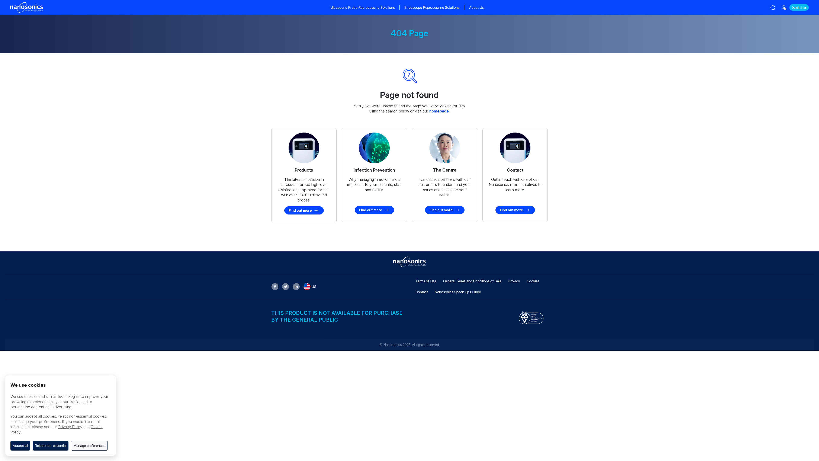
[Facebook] (275, 286)
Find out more (300, 210)
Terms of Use (425, 281)
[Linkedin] (296, 286)
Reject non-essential (50, 445)
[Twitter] (285, 286)
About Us (476, 7)
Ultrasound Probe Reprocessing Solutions (362, 7)
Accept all (20, 445)
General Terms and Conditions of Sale (472, 281)
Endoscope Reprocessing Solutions (431, 7)
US (313, 286)
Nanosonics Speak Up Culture (458, 292)
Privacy (514, 281)
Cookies (533, 281)
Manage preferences (89, 445)
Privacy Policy (70, 427)
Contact (421, 292)
